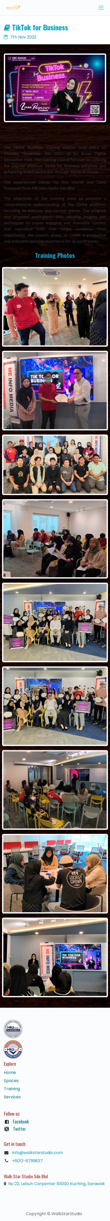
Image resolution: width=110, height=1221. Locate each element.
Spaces (11, 1081)
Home (10, 1072)
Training (12, 1089)
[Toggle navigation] (101, 8)
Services (12, 1097)
